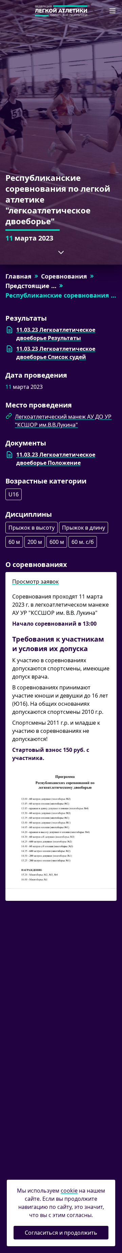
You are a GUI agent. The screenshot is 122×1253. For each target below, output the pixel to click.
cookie (69, 1190)
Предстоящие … (30, 286)
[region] (61, 433)
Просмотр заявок (35, 581)
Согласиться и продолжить (61, 1232)
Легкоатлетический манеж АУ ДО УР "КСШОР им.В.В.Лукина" (63, 421)
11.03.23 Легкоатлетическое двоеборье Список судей (55, 353)
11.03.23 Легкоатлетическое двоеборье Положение (55, 459)
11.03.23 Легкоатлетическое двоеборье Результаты (55, 334)
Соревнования (64, 276)
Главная (18, 276)
